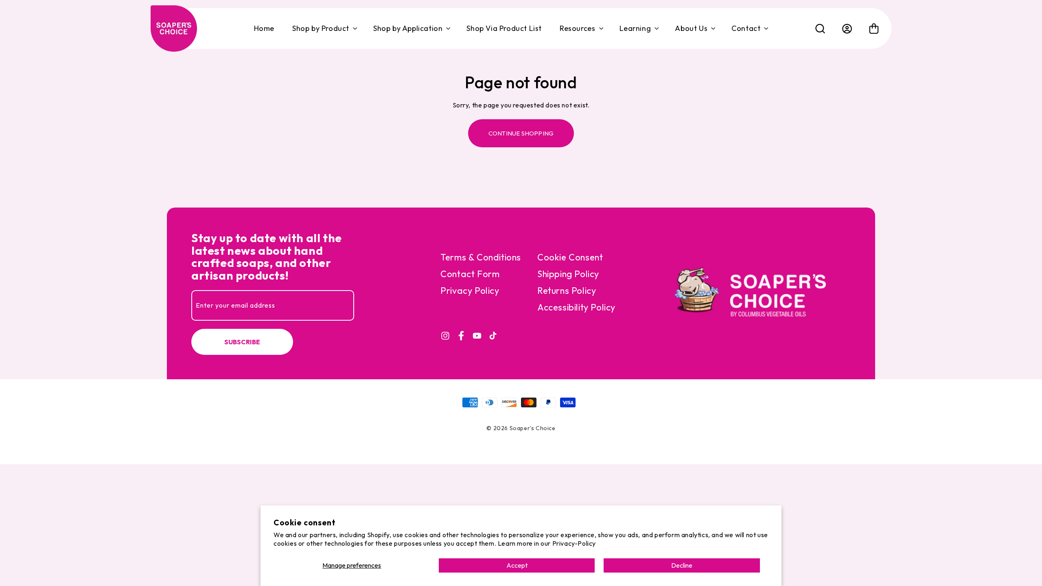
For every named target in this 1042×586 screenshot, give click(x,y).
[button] (323, 28)
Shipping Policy (568, 274)
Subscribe (242, 342)
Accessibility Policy (576, 307)
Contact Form (469, 274)
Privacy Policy (469, 290)
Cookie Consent (570, 257)
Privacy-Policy (574, 543)
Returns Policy (566, 290)
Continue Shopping (521, 133)
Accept (517, 565)
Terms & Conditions (480, 257)
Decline (681, 565)
